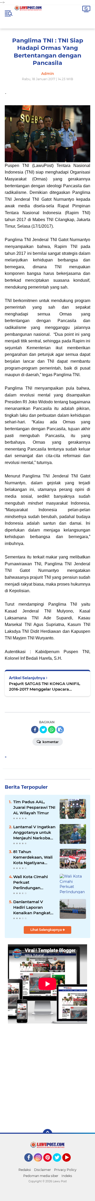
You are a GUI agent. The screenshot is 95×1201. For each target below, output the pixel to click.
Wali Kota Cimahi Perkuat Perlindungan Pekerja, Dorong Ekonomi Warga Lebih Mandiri (30, 882)
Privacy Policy (65, 1170)
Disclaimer (42, 1170)
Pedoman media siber (40, 1176)
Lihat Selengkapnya (46, 930)
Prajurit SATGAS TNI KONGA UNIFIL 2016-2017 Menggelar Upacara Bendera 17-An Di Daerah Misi (44, 686)
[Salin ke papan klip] (60, 729)
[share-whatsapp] (51, 729)
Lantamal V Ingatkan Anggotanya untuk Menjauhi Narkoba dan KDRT (34, 832)
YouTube (70, 1164)
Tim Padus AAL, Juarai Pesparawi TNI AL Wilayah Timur (34, 807)
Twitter (59, 1164)
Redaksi (24, 1170)
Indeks (66, 1176)
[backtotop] (47, 1133)
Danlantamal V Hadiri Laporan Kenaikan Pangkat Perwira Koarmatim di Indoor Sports (33, 907)
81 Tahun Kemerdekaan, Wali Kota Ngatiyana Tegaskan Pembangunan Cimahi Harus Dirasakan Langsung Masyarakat (34, 857)
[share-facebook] (35, 729)
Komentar (50, 742)
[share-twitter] (43, 729)
